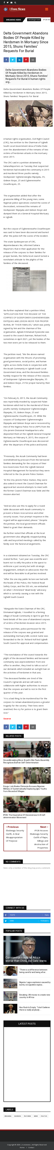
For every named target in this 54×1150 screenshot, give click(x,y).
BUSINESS (17, 1116)
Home (22, 1147)
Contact (31, 1147)
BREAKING (8, 1116)
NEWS (36, 1116)
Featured (27, 1116)
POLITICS (44, 1116)
